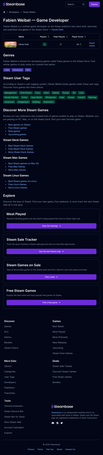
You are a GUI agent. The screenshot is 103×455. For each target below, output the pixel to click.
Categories (9, 371)
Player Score (77, 36)
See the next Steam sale (50, 251)
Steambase (57, 412)
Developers (14, 12)
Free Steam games (17, 128)
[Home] (4, 12)
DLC (6, 331)
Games (7, 326)
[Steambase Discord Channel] (53, 423)
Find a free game (50, 302)
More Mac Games (17, 169)
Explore (94, 4)
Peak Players (59, 36)
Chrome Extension (13, 406)
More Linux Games (17, 187)
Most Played (59, 331)
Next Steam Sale (12, 422)
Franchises (9, 393)
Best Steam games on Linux (22, 181)
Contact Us (70, 449)
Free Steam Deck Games (20, 148)
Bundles (8, 342)
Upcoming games (17, 134)
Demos (7, 337)
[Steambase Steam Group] (57, 423)
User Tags (9, 377)
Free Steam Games (62, 377)
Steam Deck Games (63, 353)
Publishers (9, 387)
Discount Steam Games (64, 371)
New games (14, 131)
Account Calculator (14, 427)
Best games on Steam (19, 124)
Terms (40, 449)
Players (43, 36)
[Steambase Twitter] (62, 423)
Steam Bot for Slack (14, 416)
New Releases (60, 342)
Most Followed (60, 337)
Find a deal (50, 277)
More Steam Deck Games (21, 152)
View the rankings (50, 226)
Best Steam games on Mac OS (23, 163)
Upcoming (58, 347)
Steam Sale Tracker (62, 366)
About (59, 449)
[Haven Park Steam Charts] (10, 44)
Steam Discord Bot (13, 411)
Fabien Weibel (29, 12)
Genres (7, 366)
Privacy (31, 449)
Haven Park (57, 29)
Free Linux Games (17, 184)
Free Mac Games (16, 166)
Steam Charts (92, 44)
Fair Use (50, 449)
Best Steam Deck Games (20, 145)
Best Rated (58, 326)
